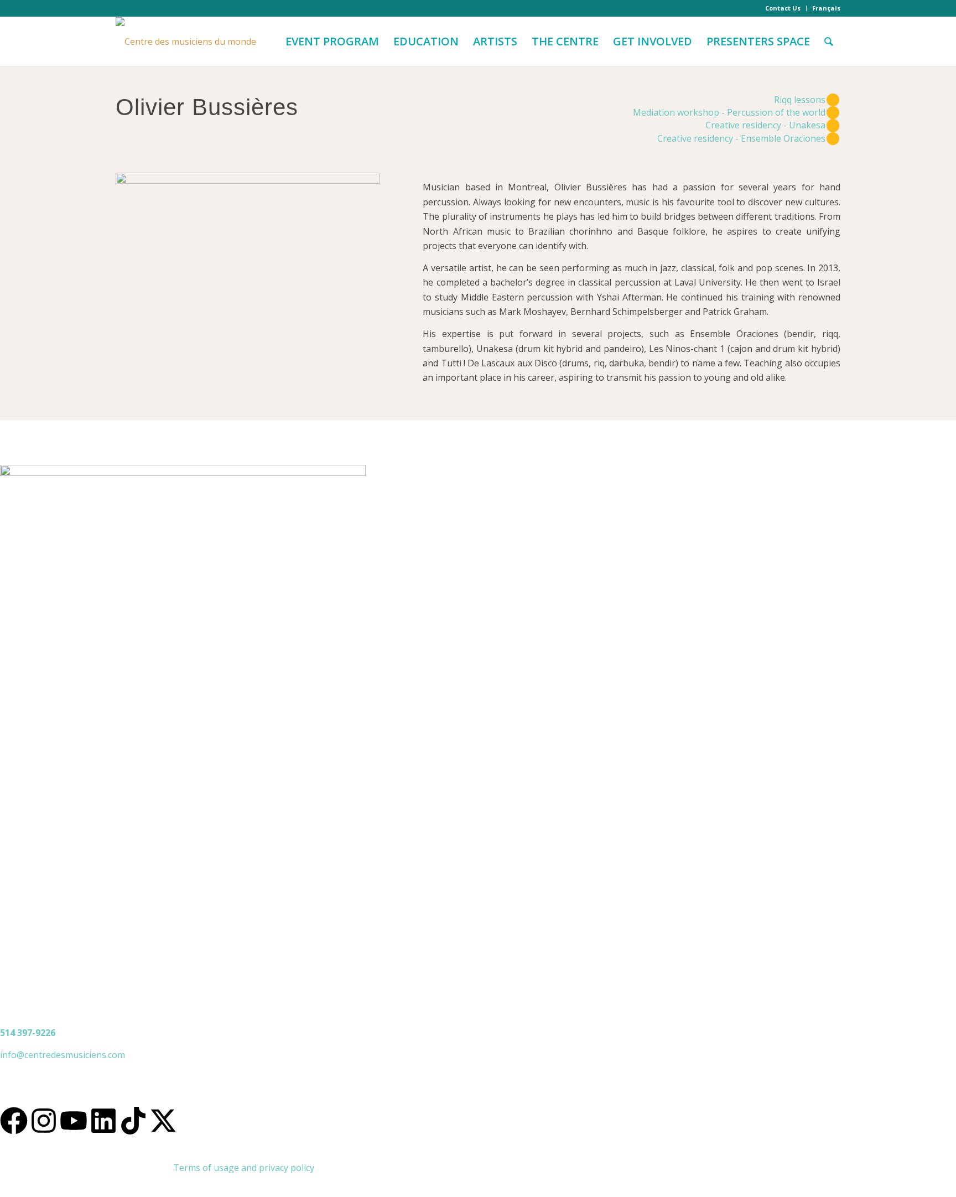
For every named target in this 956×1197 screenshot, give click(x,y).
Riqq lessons (799, 100)
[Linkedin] (103, 1120)
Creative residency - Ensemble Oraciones (741, 138)
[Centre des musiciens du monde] (186, 41)
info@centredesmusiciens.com (62, 1055)
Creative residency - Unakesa (765, 125)
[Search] (828, 41)
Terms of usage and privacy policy (243, 1168)
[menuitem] (783, 8)
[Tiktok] (133, 1120)
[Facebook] (14, 1120)
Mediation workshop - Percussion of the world (729, 112)
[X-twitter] (163, 1120)
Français (826, 8)
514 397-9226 (27, 1033)
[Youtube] (73, 1120)
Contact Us (783, 8)
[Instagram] (44, 1120)
